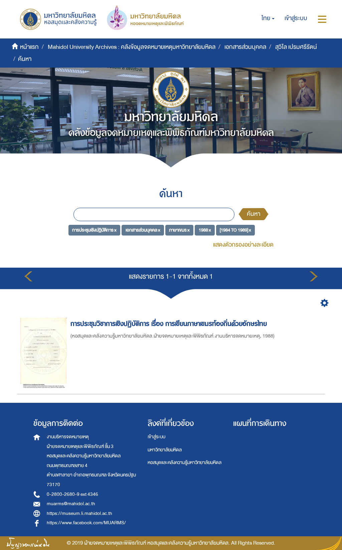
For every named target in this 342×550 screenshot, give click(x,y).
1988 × (205, 230)
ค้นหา (253, 214)
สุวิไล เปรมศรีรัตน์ (296, 47)
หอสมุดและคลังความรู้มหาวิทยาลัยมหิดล (184, 462)
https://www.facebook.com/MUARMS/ (86, 523)
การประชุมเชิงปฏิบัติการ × (94, 230)
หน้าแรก (29, 47)
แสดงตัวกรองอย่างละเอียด (243, 245)
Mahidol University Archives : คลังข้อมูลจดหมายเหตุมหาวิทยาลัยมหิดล (131, 47)
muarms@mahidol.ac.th (71, 503)
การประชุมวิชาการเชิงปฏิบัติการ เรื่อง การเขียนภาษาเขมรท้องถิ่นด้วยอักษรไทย (168, 323)
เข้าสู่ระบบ (156, 437)
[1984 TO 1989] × (235, 230)
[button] (268, 18)
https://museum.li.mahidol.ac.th (79, 513)
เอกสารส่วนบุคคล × (143, 230)
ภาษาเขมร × (179, 230)
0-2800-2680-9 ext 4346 (72, 494)
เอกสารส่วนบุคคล (245, 47)
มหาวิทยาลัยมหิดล (165, 450)
